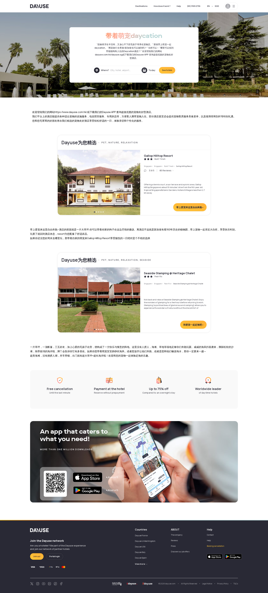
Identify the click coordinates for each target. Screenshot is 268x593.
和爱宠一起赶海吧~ (193, 324)
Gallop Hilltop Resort (158, 156)
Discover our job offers (180, 551)
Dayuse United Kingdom (145, 541)
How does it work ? (162, 6)
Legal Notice (207, 583)
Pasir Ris (167, 284)
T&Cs (235, 583)
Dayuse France (141, 535)
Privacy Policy (222, 583)
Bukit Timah (169, 166)
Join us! (36, 556)
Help (179, 6)
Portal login (54, 556)
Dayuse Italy (140, 552)
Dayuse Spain (141, 557)
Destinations (141, 6)
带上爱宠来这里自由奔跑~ (189, 207)
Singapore (148, 166)
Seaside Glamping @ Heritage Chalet (169, 273)
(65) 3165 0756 (193, 6)
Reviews (174, 540)
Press (173, 546)
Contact (210, 535)
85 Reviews (165, 170)
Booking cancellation (215, 546)
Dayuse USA (140, 546)
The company (176, 535)
